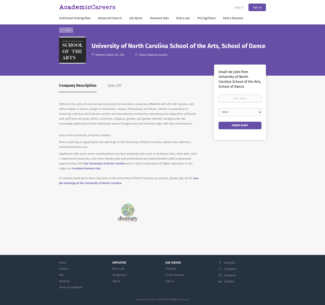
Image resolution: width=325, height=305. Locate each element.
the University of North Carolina (104, 163)
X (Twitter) (230, 269)
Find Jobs (170, 268)
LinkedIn (229, 281)
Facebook (229, 262)
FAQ (61, 275)
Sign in (239, 7)
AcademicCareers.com (86, 168)
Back (67, 30)
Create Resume (174, 275)
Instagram (230, 275)
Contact (63, 268)
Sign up (257, 7)
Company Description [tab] (77, 85)
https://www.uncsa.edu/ (153, 54)
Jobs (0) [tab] (114, 85)
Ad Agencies (119, 275)
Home (62, 262)
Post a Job (118, 268)
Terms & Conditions (71, 287)
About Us (64, 281)
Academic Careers (145, 299)
